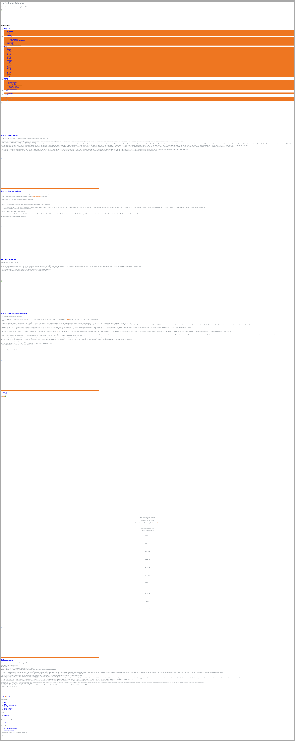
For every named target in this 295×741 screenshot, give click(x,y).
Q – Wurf (9, 54)
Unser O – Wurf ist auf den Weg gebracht (14, 313)
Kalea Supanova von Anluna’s (17, 40)
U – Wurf (9, 49)
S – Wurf (9, 51)
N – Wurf (9, 58)
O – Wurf (9, 57)
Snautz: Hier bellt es (8, 708)
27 (3, 696)
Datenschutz (10, 93)
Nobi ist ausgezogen (7, 660)
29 (6, 696)
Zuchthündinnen (11, 38)
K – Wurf (9, 62)
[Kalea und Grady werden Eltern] (50, 188)
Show (8, 32)
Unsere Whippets (8, 36)
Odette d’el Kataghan (12, 82)
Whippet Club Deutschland (10, 705)
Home (5, 97)
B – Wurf (9, 75)
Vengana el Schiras (11, 83)
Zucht (8, 33)
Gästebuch (6, 94)
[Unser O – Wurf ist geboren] (50, 132)
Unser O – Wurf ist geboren (9, 135)
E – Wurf (9, 71)
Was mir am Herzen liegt (8, 259)
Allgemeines (10, 31)
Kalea (68, 319)
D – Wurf (9, 72)
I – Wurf (9, 65)
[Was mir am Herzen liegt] (50, 256)
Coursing (9, 35)
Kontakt (6, 90)
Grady (57, 331)
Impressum (6, 91)
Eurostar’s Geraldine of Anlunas (14, 85)
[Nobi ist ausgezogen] (50, 657)
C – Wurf (9, 73)
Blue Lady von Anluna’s (13, 87)
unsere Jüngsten (10, 42)
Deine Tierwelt (7, 709)
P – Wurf (9, 55)
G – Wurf (9, 68)
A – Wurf (9, 76)
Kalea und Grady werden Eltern (11, 191)
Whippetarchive (156, 523)
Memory (6, 79)
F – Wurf (9, 69)
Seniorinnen (10, 43)
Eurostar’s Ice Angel (12, 86)
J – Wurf (9, 64)
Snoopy (9, 80)
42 (9, 696)
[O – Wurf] (50, 390)
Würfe (5, 46)
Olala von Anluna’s (14, 39)
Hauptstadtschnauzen (9, 730)
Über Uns (6, 78)
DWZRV (6, 706)
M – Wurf (9, 60)
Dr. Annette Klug (36, 196)
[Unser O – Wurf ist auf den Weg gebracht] (50, 310)
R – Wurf (9, 53)
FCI (5, 702)
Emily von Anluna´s (12, 89)
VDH (5, 704)
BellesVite (6, 722)
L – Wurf (9, 61)
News (5, 29)
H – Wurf (9, 67)
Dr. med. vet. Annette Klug (10, 728)
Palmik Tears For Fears (15, 44)
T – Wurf (9, 50)
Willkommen (7, 28)
